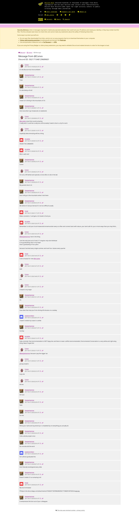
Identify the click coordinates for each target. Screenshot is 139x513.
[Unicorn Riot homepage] (40, 4)
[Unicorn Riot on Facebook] (57, 15)
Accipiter (27, 139)
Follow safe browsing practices (30, 40)
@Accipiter (23, 121)
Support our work (68, 12)
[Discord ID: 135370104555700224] (21, 140)
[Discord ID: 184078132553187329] (21, 212)
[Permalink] (42, 67)
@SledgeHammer (25, 237)
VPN (55, 42)
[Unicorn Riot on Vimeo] (61, 15)
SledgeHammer (29, 75)
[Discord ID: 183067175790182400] (21, 317)
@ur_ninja (50, 15)
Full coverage (51, 12)
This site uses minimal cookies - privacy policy (71, 510)
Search (67, 19)
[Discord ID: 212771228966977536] (21, 76)
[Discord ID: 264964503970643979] (21, 66)
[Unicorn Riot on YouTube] (65, 15)
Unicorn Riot (49, 3)
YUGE (26, 211)
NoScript (63, 40)
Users (58, 19)
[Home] (40, 19)
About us (82, 12)
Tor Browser (47, 42)
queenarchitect (29, 316)
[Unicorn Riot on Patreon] (69, 15)
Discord (22, 52)
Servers (49, 19)
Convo (30, 52)
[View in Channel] (40, 67)
